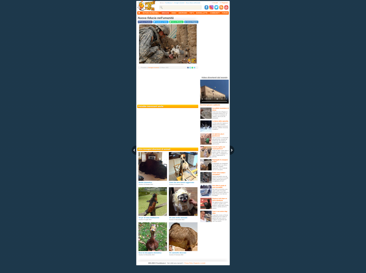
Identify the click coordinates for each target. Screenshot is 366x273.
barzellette (201, 13)
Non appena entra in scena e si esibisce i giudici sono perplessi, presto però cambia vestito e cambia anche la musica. (220, 205)
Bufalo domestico (145, 182)
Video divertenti (209, 77)
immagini (165, 13)
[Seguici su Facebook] (206, 9)
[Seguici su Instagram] (211, 9)
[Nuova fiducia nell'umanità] (168, 64)
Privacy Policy (188, 263)
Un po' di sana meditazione (149, 218)
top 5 (191, 13)
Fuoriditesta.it (169, 3)
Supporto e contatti (199, 263)
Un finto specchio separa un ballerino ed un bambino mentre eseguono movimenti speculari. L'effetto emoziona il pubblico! (220, 126)
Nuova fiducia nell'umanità (193, 3)
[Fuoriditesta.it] (146, 5)
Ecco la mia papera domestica (150, 253)
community (215, 13)
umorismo (182, 13)
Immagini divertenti (179, 3)
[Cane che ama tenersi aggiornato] (183, 180)
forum (225, 13)
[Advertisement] (167, 85)
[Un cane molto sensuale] (183, 215)
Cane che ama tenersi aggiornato (181, 182)
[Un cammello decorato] (183, 251)
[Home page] (139, 13)
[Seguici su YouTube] (226, 9)
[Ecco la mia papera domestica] (152, 251)
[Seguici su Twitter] (216, 9)
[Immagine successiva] (232, 150)
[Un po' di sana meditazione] (152, 215)
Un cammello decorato (177, 253)
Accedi (215, 3)
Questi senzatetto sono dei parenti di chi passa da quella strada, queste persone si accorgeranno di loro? (220, 179)
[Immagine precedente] (134, 150)
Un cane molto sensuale (178, 218)
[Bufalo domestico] (152, 180)
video (173, 13)
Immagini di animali (153, 67)
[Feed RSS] (221, 9)
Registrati (225, 3)
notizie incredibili (151, 13)
